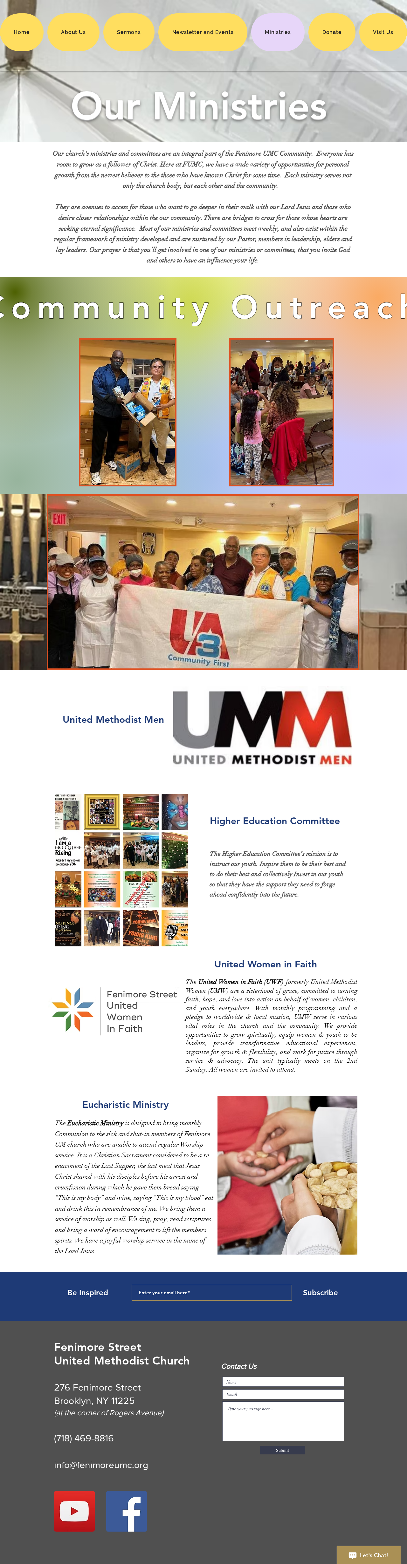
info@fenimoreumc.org (101, 1465)
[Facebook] (126, 1511)
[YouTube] (74, 1511)
